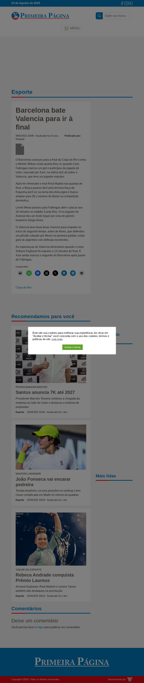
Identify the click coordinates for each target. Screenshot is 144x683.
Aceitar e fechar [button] (72, 347)
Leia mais (57, 339)
